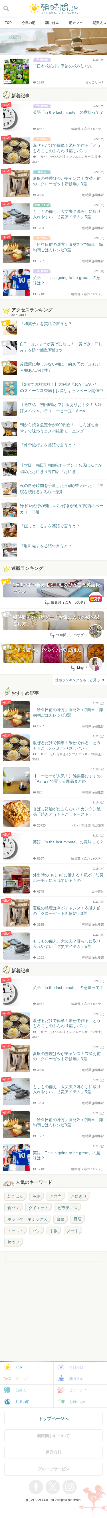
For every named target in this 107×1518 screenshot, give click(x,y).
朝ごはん (15, 1196)
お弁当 (56, 1196)
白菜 (60, 1219)
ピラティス (68, 1207)
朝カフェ (76, 1379)
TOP (19, 1367)
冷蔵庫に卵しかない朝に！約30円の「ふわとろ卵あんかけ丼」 (60, 367)
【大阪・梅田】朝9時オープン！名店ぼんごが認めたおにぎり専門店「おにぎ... (61, 468)
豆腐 (78, 1219)
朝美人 (21, 1390)
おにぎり (79, 1196)
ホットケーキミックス (27, 1219)
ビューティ (77, 1390)
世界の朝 (22, 1402)
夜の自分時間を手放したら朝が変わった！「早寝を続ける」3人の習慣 (62, 488)
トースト (15, 1231)
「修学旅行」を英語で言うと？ (48, 445)
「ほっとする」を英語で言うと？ (50, 526)
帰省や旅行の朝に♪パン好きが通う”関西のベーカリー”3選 (61, 508)
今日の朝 (76, 1367)
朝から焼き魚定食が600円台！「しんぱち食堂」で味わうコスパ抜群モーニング (59, 428)
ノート (73, 1231)
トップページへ (53, 1418)
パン (37, 1231)
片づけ (13, 1242)
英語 (37, 1196)
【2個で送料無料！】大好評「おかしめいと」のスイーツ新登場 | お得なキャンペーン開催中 (61, 387)
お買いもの (77, 1402)
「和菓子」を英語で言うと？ (46, 323)
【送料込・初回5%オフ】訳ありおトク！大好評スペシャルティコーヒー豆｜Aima (61, 407)
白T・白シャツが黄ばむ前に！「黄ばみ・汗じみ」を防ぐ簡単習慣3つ (61, 347)
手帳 (54, 1231)
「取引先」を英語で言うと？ (46, 546)
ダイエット (39, 1207)
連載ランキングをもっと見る (77, 680)
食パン (13, 1207)
